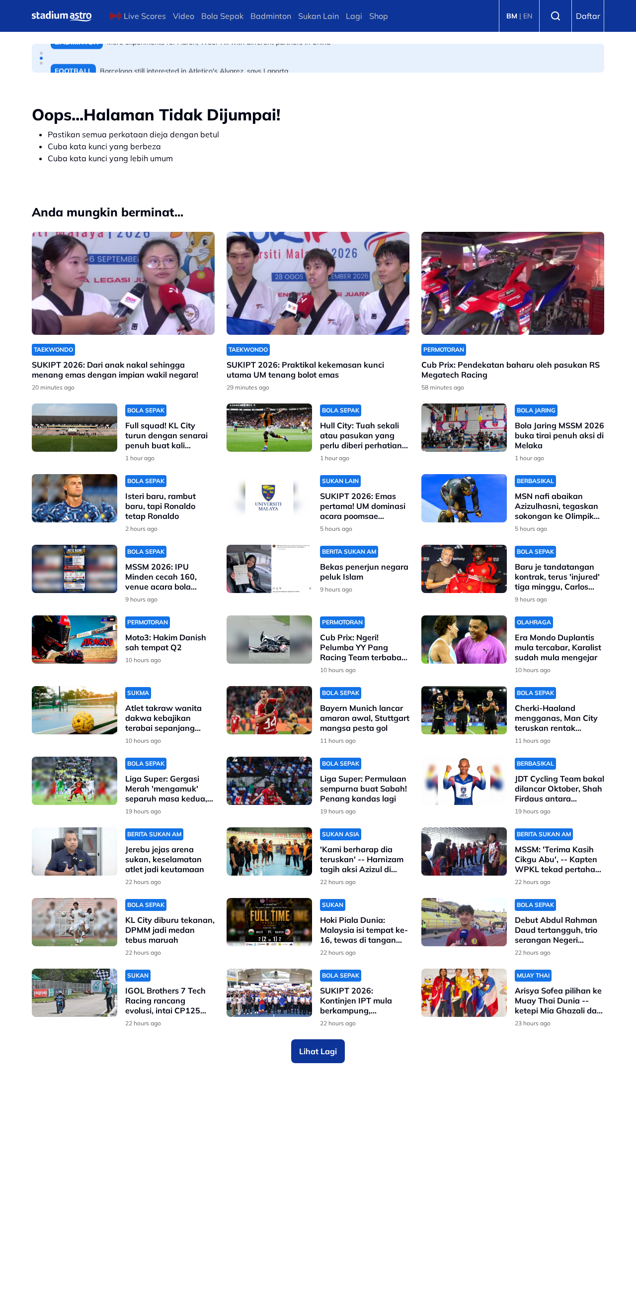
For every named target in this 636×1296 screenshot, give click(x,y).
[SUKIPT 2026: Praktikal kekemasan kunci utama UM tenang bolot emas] (318, 283)
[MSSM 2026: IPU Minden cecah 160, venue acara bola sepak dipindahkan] (74, 569)
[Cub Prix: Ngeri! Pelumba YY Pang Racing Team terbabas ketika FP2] (269, 639)
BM (511, 15)
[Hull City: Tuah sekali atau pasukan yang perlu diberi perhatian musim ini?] (269, 427)
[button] (41, 53)
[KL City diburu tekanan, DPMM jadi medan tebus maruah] (74, 922)
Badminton (270, 16)
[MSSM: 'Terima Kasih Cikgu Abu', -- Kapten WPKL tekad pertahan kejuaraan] (464, 851)
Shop (378, 16)
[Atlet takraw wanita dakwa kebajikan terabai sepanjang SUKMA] (74, 710)
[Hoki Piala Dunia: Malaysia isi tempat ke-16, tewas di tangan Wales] (269, 922)
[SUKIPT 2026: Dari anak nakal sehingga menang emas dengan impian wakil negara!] (123, 283)
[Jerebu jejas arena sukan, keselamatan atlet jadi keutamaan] (74, 851)
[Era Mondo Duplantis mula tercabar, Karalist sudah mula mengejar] (464, 639)
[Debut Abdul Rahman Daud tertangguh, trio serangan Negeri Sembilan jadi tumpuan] (464, 922)
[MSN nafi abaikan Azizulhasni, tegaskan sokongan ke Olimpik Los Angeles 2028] (464, 498)
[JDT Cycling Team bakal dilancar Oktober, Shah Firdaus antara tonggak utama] (464, 781)
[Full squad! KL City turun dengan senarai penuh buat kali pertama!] (74, 427)
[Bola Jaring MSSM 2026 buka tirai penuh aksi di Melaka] (464, 427)
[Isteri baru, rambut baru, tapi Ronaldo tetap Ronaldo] (74, 498)
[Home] (61, 16)
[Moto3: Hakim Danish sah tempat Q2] (74, 639)
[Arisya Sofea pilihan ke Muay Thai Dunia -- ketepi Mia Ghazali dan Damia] (464, 993)
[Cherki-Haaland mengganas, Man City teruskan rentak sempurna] (464, 710)
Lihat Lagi (318, 1051)
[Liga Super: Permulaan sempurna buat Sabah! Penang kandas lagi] (269, 781)
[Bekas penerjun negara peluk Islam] (269, 569)
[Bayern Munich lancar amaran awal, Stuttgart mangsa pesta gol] (269, 710)
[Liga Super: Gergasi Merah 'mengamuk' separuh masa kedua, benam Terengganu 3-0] (74, 781)
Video (183, 16)
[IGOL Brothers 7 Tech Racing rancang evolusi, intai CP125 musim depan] (74, 993)
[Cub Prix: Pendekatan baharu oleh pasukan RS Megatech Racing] (512, 283)
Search (555, 16)
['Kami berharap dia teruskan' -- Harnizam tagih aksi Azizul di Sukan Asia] (269, 851)
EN (527, 15)
